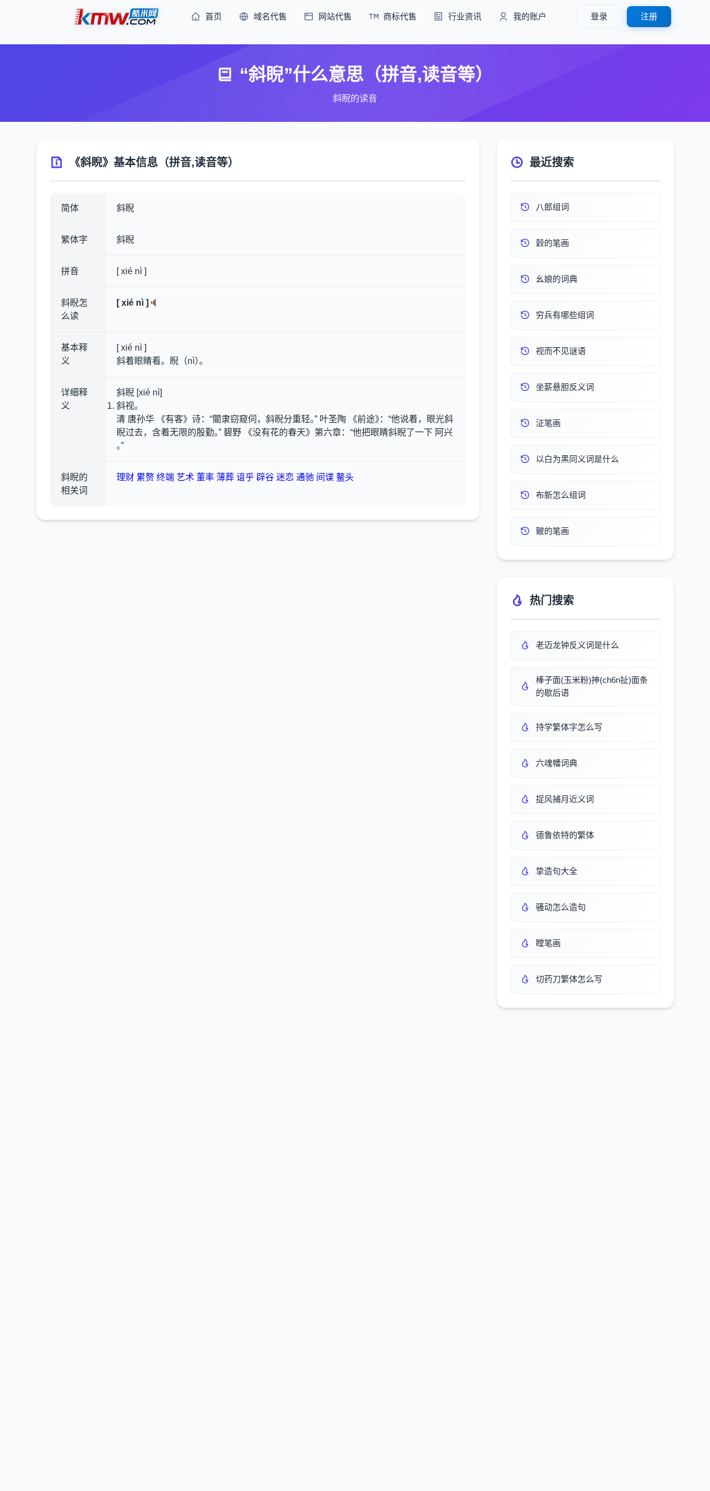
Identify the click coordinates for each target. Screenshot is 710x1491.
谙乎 (245, 477)
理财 (125, 477)
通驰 (305, 477)
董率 (205, 477)
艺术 (185, 477)
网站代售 (335, 16)
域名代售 (270, 16)
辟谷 (265, 477)
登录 (599, 16)
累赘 (145, 477)
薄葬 (225, 477)
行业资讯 (464, 16)
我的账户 (529, 16)
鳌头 (345, 477)
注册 (649, 16)
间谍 (325, 477)
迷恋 (285, 477)
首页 (213, 16)
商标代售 (400, 16)
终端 (165, 477)
